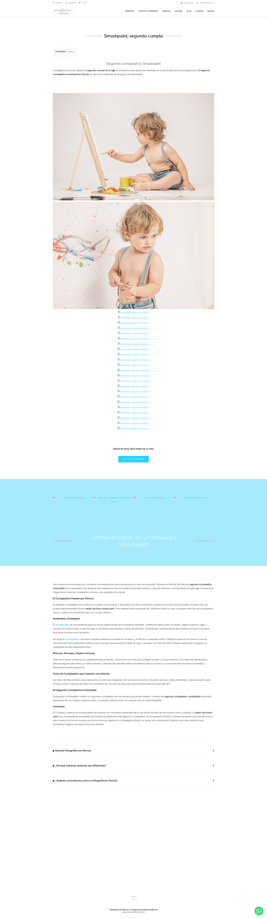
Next (210, 512)
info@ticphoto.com (207, 3)
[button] (259, 911)
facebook (59, 3)
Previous (57, 512)
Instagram (72, 3)
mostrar (70, 52)
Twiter (84, 3)
